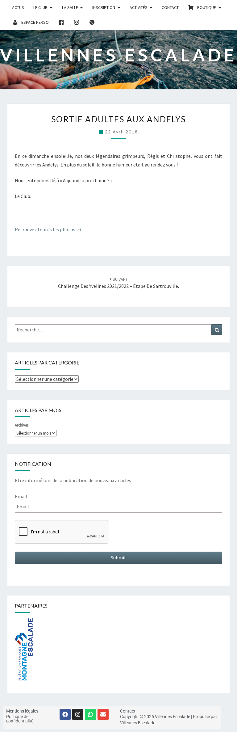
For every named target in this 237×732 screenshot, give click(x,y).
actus (18, 7)
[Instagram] (77, 714)
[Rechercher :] (118, 329)
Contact (170, 7)
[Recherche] (216, 329)
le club (40, 7)
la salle (70, 7)
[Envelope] (103, 714)
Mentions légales (22, 711)
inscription (103, 7)
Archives (21, 425)
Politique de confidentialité (19, 718)
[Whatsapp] (90, 714)
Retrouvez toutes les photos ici (48, 229)
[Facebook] (65, 714)
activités (139, 7)
